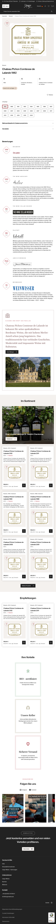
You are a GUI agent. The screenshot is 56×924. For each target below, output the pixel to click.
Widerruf (4, 884)
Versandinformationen (8, 867)
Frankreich (23, 82)
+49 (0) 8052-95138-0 (8, 894)
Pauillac (23, 84)
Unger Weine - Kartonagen (9, 870)
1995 (39, 107)
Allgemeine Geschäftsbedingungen (12, 909)
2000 (6, 111)
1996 (45, 107)
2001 (12, 111)
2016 (12, 116)
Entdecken (9, 439)
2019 (25, 116)
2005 (25, 111)
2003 (19, 111)
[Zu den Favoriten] (48, 6)
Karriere (4, 882)
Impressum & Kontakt (8, 917)
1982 (6, 107)
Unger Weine (5, 879)
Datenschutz (5, 921)
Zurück (47, 902)
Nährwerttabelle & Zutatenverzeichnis (15, 123)
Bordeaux (29, 82)
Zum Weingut (10, 352)
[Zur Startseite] (28, 6)
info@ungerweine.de (8, 896)
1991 (19, 107)
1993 (25, 107)
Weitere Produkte (26, 585)
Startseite (4, 16)
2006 (32, 111)
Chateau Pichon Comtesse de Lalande (45, 83)
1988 (12, 107)
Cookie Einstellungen (8, 913)
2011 (52, 111)
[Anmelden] (45, 6)
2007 (39, 111)
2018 (19, 116)
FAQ (3, 864)
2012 (6, 116)
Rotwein (11, 16)
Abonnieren (26, 849)
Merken (51, 95)
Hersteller (5, 129)
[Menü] (54, 913)
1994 (32, 107)
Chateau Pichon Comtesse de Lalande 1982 (25, 16)
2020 (32, 116)
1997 (52, 107)
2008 (45, 111)
